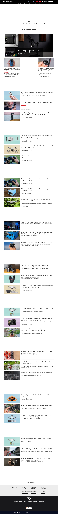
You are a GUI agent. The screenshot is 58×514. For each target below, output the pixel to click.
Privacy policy (21, 503)
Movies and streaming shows (26, 491)
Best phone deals (43, 488)
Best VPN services (25, 493)
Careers (38, 503)
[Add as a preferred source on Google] (29, 508)
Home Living (28, 3)
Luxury (32, 3)
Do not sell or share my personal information (29, 504)
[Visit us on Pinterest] (36, 1)
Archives (33, 482)
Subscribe (51, 1)
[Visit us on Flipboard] (40, 1)
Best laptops (33, 488)
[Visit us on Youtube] (37, 1)
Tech (20, 3)
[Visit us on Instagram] (39, 1)
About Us (34, 501)
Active (24, 3)
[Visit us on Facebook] (33, 1)
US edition (19, 512)
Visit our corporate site (38, 511)
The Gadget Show (38, 5)
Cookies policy (26, 503)
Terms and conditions (40, 501)
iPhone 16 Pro (24, 488)
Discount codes (43, 493)
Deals (15, 5)
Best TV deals (43, 491)
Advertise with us (33, 503)
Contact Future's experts (27, 501)
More (39, 3)
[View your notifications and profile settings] (48, 1)
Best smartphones (34, 491)
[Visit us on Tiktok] (42, 1)
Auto (35, 3)
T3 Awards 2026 (30, 5)
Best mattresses (33, 493)
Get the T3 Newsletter (22, 5)
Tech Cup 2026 (46, 5)
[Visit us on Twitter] (35, 1)
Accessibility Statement (18, 501)
